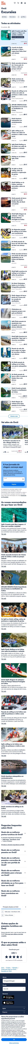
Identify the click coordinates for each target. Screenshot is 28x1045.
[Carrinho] (18, 3)
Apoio (4, 1008)
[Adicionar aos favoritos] (9, 32)
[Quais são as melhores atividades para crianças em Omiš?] (25, 873)
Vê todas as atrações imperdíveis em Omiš (12, 845)
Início (2, 967)
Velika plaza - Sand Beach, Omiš (11, 839)
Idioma (4, 977)
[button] (14, 37)
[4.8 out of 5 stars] (14, 957)
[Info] (8, 27)
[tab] (10, 907)
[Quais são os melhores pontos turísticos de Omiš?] (25, 833)
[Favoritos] (14, 3)
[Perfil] (25, 3)
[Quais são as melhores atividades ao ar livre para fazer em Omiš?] (25, 883)
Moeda (4, 985)
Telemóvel (5, 994)
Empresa (4, 1012)
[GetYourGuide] (3, 3)
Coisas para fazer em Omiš (8, 969)
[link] (14, 37)
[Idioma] (21, 3)
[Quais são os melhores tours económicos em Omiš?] (25, 893)
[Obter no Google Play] (8, 997)
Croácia (8, 967)
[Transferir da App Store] (8, 1003)
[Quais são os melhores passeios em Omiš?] (25, 851)
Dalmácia (15, 967)
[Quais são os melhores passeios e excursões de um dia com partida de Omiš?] (25, 861)
